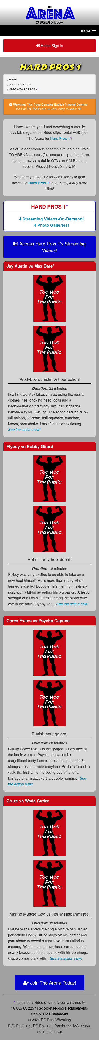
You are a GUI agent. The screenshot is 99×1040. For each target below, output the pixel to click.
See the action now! (24, 429)
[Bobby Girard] (49, 528)
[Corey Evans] (49, 652)
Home (13, 79)
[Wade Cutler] (49, 883)
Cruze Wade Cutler (27, 801)
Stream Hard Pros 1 (23, 89)
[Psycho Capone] (49, 702)
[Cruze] (49, 832)
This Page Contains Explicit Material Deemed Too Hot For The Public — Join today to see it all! (51, 106)
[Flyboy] (49, 478)
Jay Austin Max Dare (30, 266)
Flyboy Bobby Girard (29, 446)
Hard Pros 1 (60, 138)
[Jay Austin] (49, 297)
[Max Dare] (49, 348)
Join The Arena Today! (52, 982)
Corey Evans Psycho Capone (38, 620)
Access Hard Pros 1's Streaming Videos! (52, 246)
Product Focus (20, 84)
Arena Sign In (51, 45)
